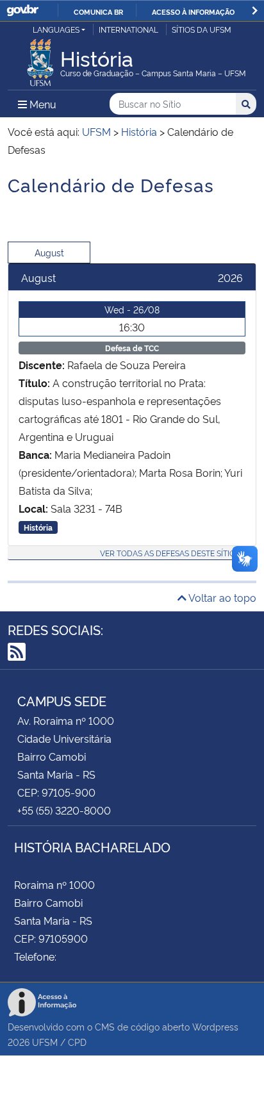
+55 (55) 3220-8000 (64, 810)
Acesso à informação (193, 11)
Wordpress (215, 1026)
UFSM (45, 1042)
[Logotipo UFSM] (40, 59)
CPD (77, 1042)
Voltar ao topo (221, 597)
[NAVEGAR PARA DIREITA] (255, 10)
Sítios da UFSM (201, 29)
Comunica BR (98, 11)
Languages (56, 29)
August (49, 252)
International (128, 29)
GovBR (22, 10)
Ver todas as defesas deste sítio (167, 552)
